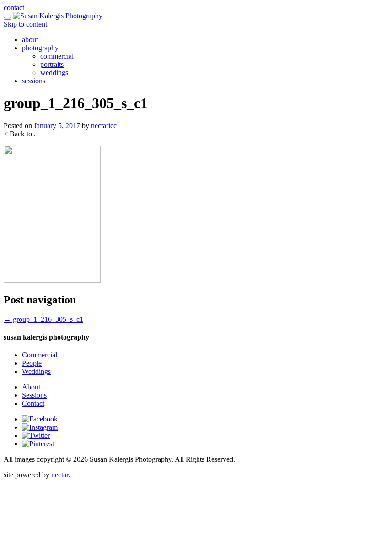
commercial (57, 56)
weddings (54, 72)
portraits (52, 64)
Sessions (34, 395)
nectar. (60, 475)
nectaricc (104, 126)
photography (40, 48)
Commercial (39, 355)
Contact (33, 403)
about (30, 39)
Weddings (36, 371)
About (31, 387)
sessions (33, 81)
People (32, 363)
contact (14, 7)
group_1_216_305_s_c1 (43, 319)
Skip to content (25, 24)
